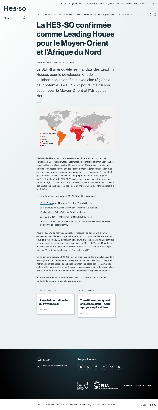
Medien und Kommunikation (55, 366)
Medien (120, 3)
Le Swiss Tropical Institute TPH (55, 221)
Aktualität (48, 14)
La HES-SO (45, 217)
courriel (77, 281)
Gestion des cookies (106, 404)
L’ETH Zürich (46, 203)
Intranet (73, 404)
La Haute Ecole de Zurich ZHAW (55, 207)
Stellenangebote (107, 3)
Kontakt (46, 360)
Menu (7, 18)
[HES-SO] (15, 10)
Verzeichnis (90, 3)
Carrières (50, 404)
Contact (143, 3)
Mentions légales (87, 404)
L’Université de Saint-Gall (52, 212)
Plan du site (62, 404)
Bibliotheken (131, 3)
